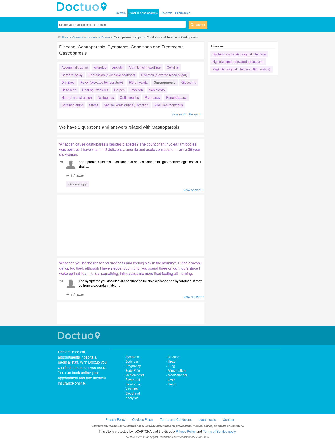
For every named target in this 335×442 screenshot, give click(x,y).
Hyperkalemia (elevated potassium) (238, 61)
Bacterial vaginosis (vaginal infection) (239, 54)
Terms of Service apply (219, 431)
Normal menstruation (77, 97)
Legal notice (207, 419)
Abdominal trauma (75, 67)
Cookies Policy (142, 419)
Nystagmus (106, 97)
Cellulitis (173, 67)
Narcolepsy (157, 90)
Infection (137, 90)
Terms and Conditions (176, 419)
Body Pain (132, 370)
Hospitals (166, 13)
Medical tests (134, 375)
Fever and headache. (133, 381)
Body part (132, 361)
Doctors (121, 13)
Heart (172, 384)
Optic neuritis (129, 97)
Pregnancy (152, 97)
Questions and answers (143, 13)
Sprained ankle (72, 105)
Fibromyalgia (138, 82)
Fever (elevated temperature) (101, 82)
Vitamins (131, 388)
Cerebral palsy (72, 75)
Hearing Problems (95, 90)
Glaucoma (188, 82)
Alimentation (177, 370)
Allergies (100, 67)
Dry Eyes (68, 82)
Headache (69, 90)
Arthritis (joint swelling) (145, 67)
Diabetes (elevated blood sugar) (164, 75)
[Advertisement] (91, 224)
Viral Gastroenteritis (168, 105)
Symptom (132, 356)
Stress (93, 105)
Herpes (119, 90)
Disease (173, 356)
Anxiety (117, 67)
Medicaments (177, 375)
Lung (171, 366)
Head (172, 361)
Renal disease (176, 97)
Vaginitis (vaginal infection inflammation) (241, 69)
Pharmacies (182, 13)
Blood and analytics (132, 395)
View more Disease (185, 114)
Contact (228, 419)
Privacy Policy (115, 419)
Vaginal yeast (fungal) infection (126, 105)
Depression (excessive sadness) (111, 75)
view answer (192, 189)
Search (200, 25)
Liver (171, 379)
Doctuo (79, 335)
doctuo (83, 6)
